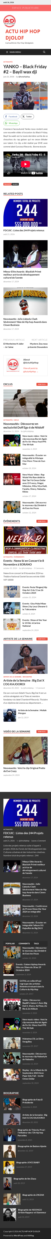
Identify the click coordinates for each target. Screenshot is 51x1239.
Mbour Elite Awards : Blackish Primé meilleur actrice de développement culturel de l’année (22, 274)
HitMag (30, 1235)
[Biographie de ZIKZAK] (11, 1195)
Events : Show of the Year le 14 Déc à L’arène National (34, 623)
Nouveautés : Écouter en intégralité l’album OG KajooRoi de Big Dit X (34, 925)
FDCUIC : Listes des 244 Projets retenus (23, 230)
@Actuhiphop (28, 431)
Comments (24, 943)
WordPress (18, 1235)
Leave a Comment (38, 841)
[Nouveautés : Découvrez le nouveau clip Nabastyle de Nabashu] (11, 1054)
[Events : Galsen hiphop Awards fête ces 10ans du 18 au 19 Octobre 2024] (8, 964)
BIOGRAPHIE (27, 677)
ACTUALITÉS (8, 62)
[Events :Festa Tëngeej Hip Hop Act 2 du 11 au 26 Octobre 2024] (11, 587)
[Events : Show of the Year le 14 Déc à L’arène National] (11, 620)
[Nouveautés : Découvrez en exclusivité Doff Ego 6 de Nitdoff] (25, 391)
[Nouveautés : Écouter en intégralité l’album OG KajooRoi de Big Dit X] (11, 922)
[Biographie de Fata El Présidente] (11, 1099)
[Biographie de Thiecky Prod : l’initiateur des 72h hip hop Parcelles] (9, 1130)
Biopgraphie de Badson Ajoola (32, 1146)
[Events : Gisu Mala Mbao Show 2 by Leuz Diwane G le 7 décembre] (11, 603)
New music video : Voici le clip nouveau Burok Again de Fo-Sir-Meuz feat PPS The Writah (34, 440)
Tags (36, 943)
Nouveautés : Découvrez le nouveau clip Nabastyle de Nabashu (34, 1056)
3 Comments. (39, 568)
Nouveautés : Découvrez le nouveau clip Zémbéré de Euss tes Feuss (34, 505)
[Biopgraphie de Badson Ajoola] (9, 1146)
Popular (10, 943)
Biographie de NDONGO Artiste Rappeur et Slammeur (32, 1211)
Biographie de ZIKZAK (33, 1194)
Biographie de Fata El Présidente (32, 1101)
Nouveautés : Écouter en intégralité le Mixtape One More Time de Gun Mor (34, 459)
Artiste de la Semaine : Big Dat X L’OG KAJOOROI (34, 1116)
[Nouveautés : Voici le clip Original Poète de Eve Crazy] (25, 750)
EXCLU (16, 420)
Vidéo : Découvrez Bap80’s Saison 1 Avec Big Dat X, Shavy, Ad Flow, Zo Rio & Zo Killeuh (34, 1004)
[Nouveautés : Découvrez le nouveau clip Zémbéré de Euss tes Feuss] (11, 502)
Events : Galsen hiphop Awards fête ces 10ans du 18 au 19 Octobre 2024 (31, 967)
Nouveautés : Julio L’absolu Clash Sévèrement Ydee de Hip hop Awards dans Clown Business (25, 321)
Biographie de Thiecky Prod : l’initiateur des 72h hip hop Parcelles (31, 1132)
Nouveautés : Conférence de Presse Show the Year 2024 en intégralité (34, 909)
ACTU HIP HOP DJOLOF (22, 34)
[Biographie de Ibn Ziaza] (7, 1179)
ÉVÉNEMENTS (19, 557)
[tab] (10, 943)
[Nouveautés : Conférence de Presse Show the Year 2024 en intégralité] (11, 906)
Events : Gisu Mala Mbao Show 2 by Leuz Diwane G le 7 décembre (34, 606)
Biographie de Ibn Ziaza (25, 1178)
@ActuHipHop (24, 77)
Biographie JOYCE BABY (28, 1162)
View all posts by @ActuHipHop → (30, 370)
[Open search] (44, 52)
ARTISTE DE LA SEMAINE (12, 677)
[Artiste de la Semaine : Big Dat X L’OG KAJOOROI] (25, 659)
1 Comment (40, 688)
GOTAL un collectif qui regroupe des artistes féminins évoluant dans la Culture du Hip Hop (32, 985)
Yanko (15, 184)
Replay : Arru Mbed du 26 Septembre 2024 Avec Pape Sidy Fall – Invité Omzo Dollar (34, 1074)
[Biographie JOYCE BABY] (8, 1162)
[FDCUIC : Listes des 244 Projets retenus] (25, 213)
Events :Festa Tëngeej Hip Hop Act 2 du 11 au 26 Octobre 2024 (34, 590)
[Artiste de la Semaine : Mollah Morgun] (9, 710)
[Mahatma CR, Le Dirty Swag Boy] (11, 1039)
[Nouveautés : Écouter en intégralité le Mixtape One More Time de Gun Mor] (11, 455)
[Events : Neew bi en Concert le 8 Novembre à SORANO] (25, 541)
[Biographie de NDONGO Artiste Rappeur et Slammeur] (9, 1210)
